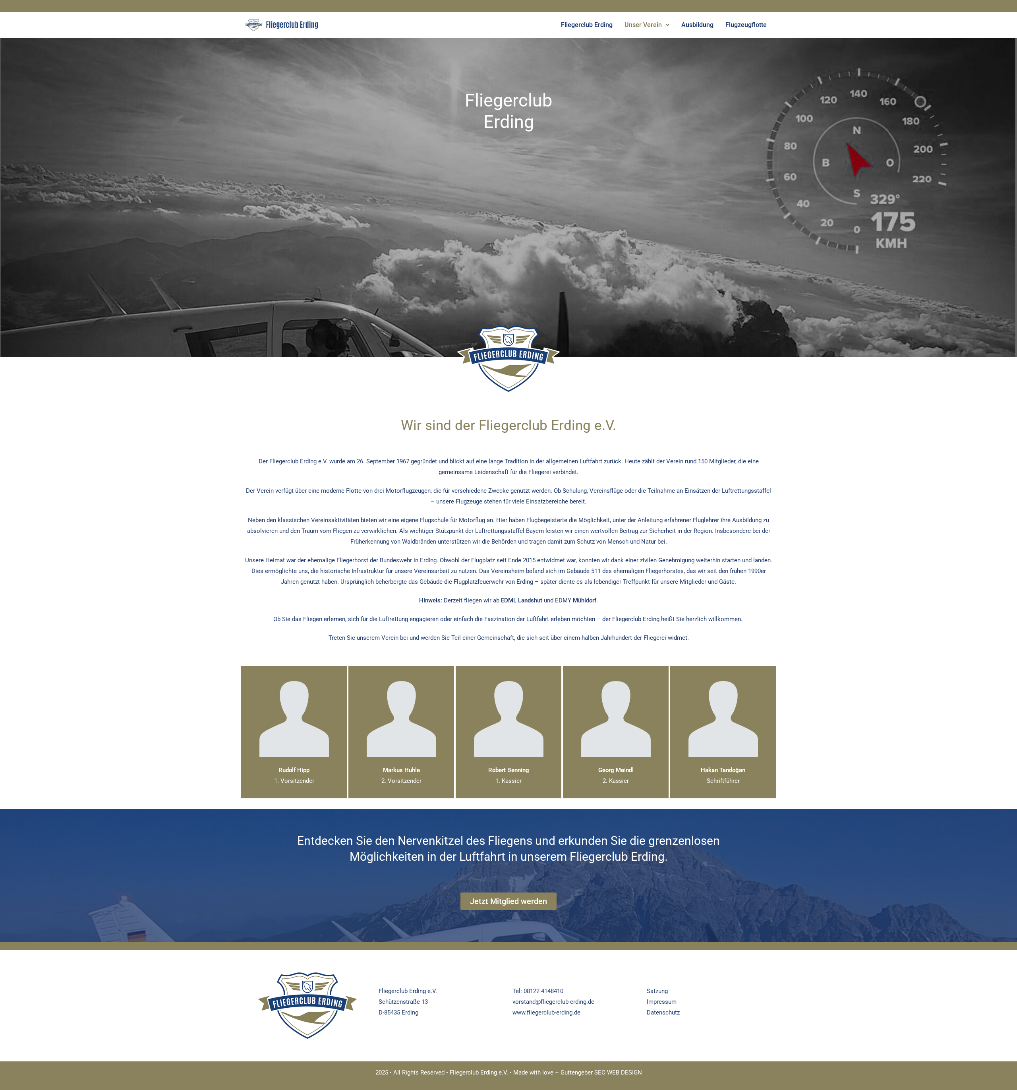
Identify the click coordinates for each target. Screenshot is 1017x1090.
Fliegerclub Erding (587, 25)
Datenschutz (663, 1012)
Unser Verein (643, 25)
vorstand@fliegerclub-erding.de (553, 1001)
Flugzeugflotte (746, 25)
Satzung (657, 991)
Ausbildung (697, 25)
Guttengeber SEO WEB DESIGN (601, 1072)
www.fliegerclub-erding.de (546, 1012)
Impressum (662, 1001)
